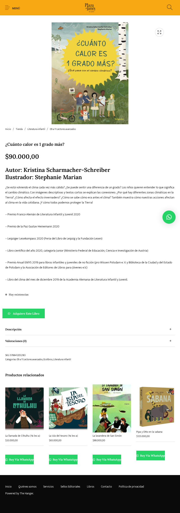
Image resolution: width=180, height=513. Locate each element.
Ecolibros (47, 360)
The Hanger (26, 493)
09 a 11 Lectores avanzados (63, 129)
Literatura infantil (36, 129)
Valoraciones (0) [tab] (16, 341)
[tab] (90, 329)
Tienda (19, 129)
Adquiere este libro (26, 313)
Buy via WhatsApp (21, 460)
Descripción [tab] (13, 329)
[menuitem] (8, 487)
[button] (90, 313)
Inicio (8, 129)
